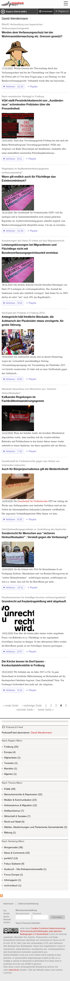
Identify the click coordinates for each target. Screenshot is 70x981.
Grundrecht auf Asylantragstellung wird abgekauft (34, 599)
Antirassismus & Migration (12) (28, 806)
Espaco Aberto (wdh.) (16, 11)
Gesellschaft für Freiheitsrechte (33, 501)
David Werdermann (41, 732)
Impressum (8, 903)
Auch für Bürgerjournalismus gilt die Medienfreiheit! (35, 465)
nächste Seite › (25, 709)
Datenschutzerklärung (28, 903)
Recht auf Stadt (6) (17, 822)
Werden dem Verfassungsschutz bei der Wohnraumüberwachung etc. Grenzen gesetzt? (32, 30)
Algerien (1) (14, 775)
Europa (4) (13, 753)
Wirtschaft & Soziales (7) (22, 817)
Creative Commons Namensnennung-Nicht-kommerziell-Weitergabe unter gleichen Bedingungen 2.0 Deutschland (43, 931)
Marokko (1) (15, 769)
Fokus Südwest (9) (18, 864)
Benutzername (22, 913)
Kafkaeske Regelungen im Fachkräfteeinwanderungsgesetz (29, 395)
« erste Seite (10, 705)
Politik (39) (13, 790)
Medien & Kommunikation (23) (28, 800)
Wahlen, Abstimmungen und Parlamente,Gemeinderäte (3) (36, 828)
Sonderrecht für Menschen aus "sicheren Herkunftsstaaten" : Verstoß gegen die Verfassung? (35, 533)
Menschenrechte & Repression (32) (32, 795)
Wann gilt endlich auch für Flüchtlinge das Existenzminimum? (29, 174)
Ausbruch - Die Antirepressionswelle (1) (36, 870)
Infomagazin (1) (19, 881)
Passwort (37, 913)
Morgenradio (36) (20, 848)
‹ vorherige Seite (32, 705)
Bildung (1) (14, 833)
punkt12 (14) (15, 859)
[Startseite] (22, 4)
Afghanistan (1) (18, 758)
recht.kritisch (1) (19, 886)
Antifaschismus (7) (22, 811)
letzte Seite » (46, 709)
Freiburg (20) (16, 747)
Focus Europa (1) (17, 875)
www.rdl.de (14, 970)
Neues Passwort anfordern (28, 923)
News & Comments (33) (22, 853)
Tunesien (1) (16, 764)
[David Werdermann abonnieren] (1, 896)
